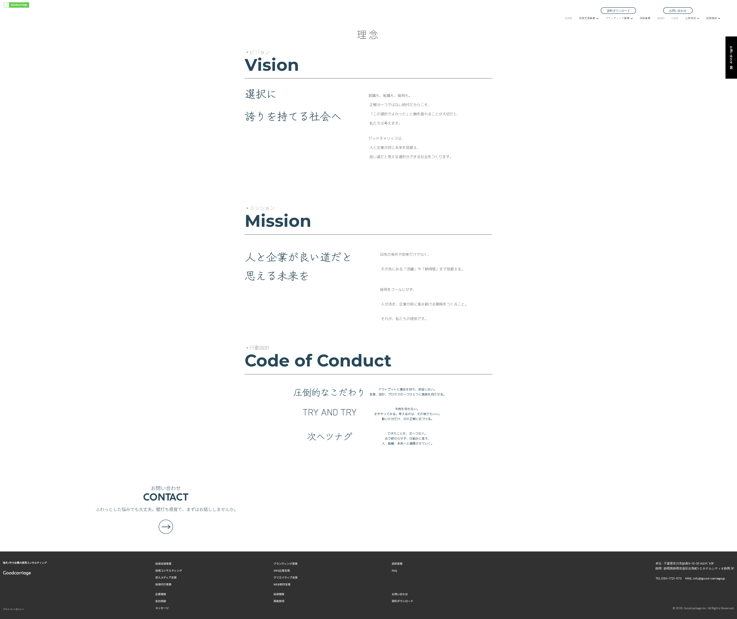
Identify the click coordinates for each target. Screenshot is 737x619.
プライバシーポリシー (13, 609)
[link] (368, 508)
